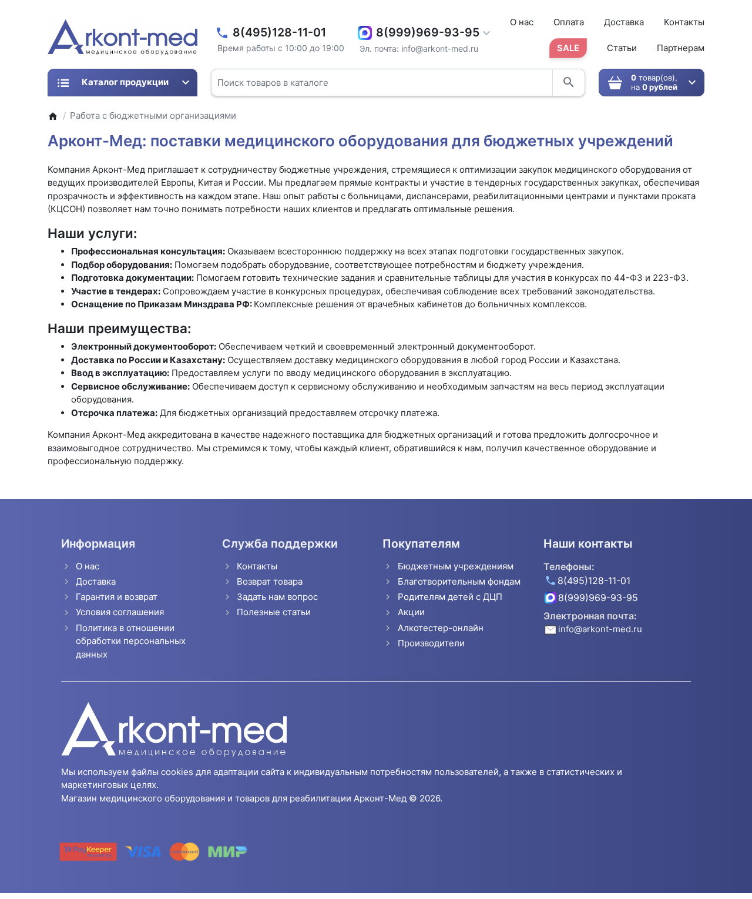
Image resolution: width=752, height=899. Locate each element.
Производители (431, 643)
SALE (568, 47)
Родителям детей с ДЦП (450, 596)
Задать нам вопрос (277, 596)
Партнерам (680, 47)
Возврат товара (270, 581)
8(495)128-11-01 (279, 32)
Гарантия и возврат (116, 596)
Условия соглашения (120, 612)
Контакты (684, 22)
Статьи (622, 47)
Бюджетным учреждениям (455, 566)
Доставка (624, 22)
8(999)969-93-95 (427, 32)
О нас (521, 22)
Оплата (568, 22)
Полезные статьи (274, 612)
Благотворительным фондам (459, 581)
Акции (411, 612)
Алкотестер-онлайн (441, 627)
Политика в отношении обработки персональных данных (131, 641)
